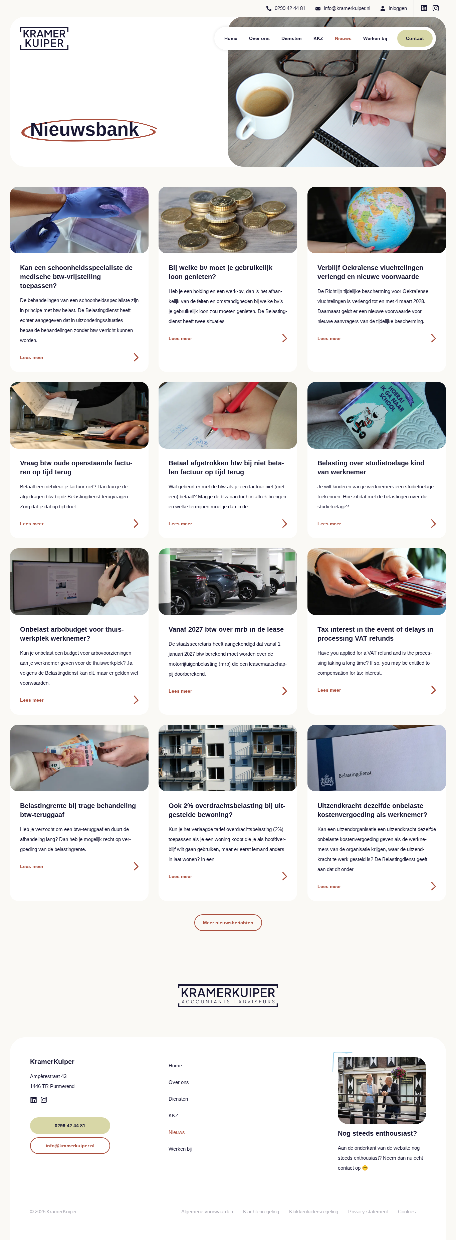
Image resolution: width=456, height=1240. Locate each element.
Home (230, 38)
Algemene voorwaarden (207, 1211)
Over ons (259, 38)
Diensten (291, 38)
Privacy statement (368, 1211)
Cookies (407, 1211)
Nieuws (343, 38)
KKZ (318, 38)
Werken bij (375, 38)
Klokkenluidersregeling (313, 1211)
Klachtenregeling (261, 1211)
